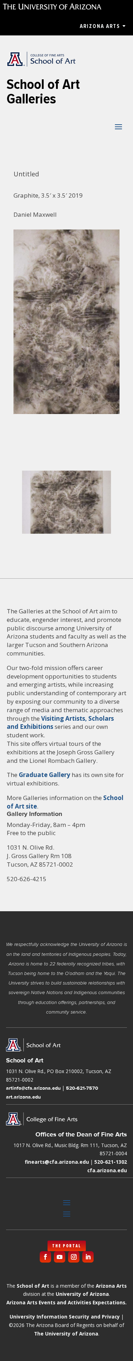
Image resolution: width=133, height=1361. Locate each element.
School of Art (33, 1285)
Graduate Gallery (44, 775)
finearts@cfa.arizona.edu (57, 1161)
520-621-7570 (82, 1088)
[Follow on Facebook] (45, 1257)
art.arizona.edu (23, 1097)
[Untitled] (66, 414)
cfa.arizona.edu (107, 1170)
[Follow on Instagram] (73, 1257)
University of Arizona (82, 1294)
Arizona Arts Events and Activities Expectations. (66, 1302)
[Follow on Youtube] (59, 1257)
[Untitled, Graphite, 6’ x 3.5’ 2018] (66, 533)
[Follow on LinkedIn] (88, 1257)
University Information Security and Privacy (65, 1316)
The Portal (66, 1246)
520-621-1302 (110, 1161)
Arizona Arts (100, 26)
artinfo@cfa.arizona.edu (33, 1088)
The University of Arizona (66, 1333)
